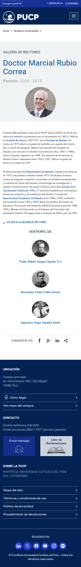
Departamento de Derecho (40, 171)
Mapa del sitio (13, 490)
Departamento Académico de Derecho (23, 198)
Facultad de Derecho (56, 140)
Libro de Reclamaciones (56, 441)
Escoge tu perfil (11, 3)
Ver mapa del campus (18, 405)
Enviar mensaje (19, 441)
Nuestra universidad (26, 30)
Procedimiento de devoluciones (25, 514)
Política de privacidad (18, 506)
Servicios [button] (55, 3)
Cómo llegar (18, 397)
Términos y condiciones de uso (24, 498)
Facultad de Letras (15, 140)
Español (73, 3)
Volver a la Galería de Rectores (26, 222)
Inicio (6, 30)
